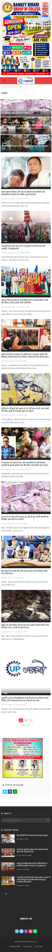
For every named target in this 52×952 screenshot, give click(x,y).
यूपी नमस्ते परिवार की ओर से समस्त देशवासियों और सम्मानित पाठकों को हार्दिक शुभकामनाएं (23, 193)
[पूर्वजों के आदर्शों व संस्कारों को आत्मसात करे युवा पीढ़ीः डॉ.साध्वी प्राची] (8, 852)
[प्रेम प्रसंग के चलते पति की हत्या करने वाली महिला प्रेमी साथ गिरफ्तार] (26, 551)
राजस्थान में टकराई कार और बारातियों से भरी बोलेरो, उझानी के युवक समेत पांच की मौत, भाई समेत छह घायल (25, 128)
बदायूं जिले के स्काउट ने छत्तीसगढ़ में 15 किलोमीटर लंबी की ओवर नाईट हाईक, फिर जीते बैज (24, 301)
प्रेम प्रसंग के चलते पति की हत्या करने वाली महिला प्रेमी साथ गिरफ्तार (24, 572)
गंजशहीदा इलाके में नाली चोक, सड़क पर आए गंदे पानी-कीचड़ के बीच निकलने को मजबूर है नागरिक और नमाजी (34, 879)
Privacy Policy (15, 946)
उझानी (4, 122)
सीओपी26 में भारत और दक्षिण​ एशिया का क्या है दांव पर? (24, 147)
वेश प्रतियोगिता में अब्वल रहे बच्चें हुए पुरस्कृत (32, 835)
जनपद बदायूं (11, 122)
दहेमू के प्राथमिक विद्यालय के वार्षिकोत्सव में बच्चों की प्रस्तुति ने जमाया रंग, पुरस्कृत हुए (32, 864)
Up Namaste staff (9, 198)
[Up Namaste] (26, 80)
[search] (47, 80)
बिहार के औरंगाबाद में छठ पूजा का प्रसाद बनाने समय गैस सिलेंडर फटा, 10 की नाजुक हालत (25, 626)
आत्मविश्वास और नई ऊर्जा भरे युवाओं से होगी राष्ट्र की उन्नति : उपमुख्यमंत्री (23, 247)
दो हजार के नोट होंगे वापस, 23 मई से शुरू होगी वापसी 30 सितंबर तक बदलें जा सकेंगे (25, 111)
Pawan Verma (7, 577)
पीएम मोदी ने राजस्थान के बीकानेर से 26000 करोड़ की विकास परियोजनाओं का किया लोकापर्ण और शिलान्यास (25, 355)
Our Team (38, 946)
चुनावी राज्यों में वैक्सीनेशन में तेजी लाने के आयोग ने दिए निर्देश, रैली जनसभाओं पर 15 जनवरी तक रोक (25, 699)
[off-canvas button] (4, 80)
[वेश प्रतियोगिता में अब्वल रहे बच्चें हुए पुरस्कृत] (8, 838)
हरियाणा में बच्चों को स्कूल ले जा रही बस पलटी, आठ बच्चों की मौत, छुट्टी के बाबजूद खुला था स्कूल (25, 409)
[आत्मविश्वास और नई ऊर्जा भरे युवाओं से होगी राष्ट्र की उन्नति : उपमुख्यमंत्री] (26, 226)
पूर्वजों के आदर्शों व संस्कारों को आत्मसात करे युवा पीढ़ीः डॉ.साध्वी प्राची (32, 850)
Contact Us (27, 946)
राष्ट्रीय (4, 107)
